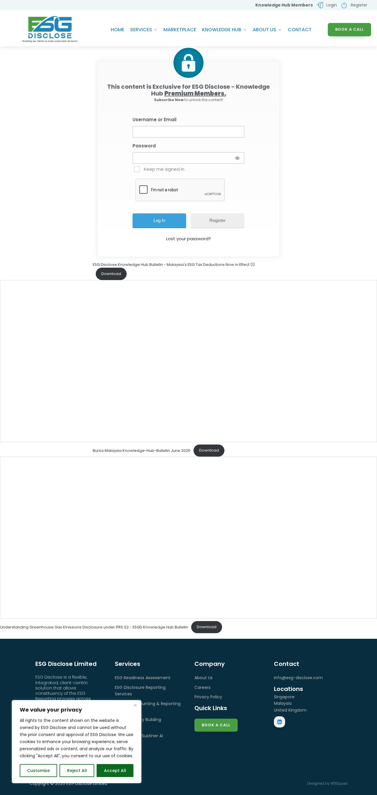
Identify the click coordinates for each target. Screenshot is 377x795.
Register (217, 220)
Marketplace (179, 29)
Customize (38, 770)
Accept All (115, 770)
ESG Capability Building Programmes (138, 723)
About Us (264, 29)
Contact (300, 29)
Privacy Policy (208, 697)
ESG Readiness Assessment (143, 678)
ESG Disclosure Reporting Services (140, 690)
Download (111, 273)
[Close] (135, 705)
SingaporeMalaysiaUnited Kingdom (290, 703)
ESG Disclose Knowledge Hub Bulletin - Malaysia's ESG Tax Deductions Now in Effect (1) (174, 264)
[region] (76, 741)
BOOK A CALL (349, 29)
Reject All (77, 770)
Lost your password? (188, 239)
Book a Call (216, 725)
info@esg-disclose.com (298, 678)
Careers (202, 687)
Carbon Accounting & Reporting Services (148, 707)
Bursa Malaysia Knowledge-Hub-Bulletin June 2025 (142, 450)
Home (117, 29)
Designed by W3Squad (327, 783)
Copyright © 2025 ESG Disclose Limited (68, 783)
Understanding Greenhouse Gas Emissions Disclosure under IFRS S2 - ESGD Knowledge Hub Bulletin (94, 626)
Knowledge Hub (221, 29)
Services (141, 29)
